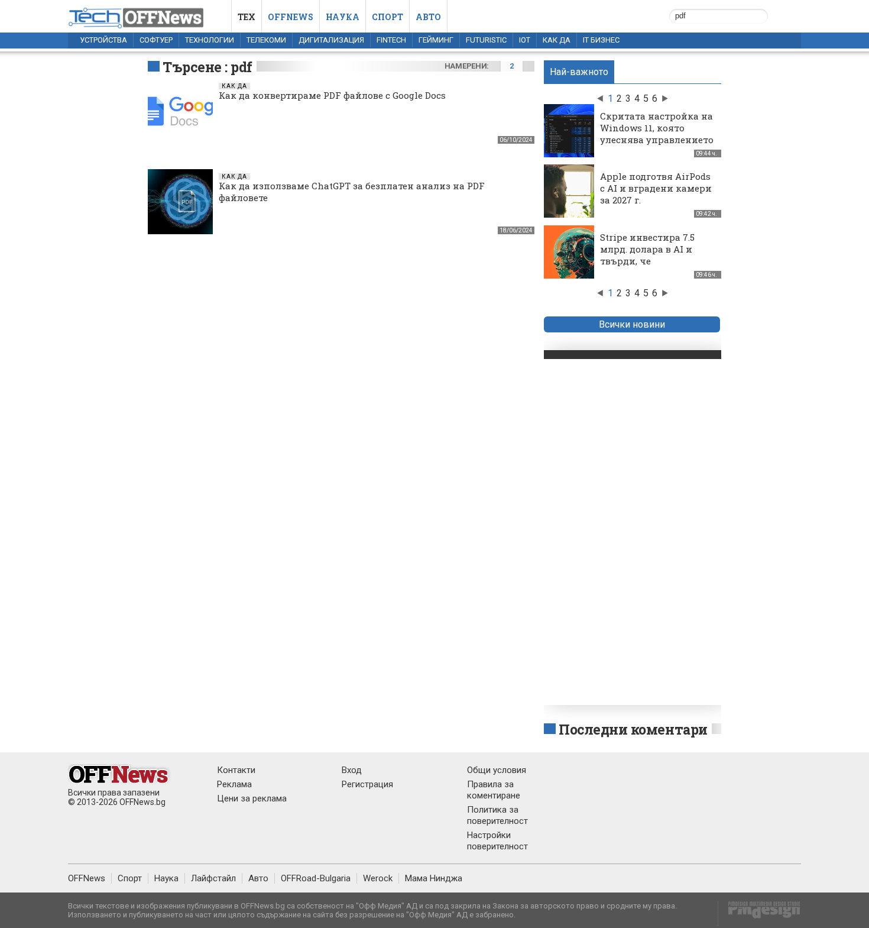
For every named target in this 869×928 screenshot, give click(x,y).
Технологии (209, 39)
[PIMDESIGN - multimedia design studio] (759, 913)
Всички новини (632, 324)
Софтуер (156, 39)
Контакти (236, 770)
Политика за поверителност (497, 815)
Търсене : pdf (207, 67)
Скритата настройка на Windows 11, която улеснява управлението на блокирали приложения (657, 139)
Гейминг (436, 39)
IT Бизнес (601, 39)
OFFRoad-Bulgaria (316, 878)
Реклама (234, 784)
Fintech (391, 39)
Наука (342, 16)
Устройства (103, 39)
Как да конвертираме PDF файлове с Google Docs (332, 95)
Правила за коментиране (493, 790)
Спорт (387, 16)
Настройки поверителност (497, 841)
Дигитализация (331, 39)
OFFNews (86, 878)
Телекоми (266, 39)
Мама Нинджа (433, 878)
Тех (246, 16)
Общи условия (496, 770)
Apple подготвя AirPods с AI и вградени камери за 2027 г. (656, 188)
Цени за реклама (252, 798)
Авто (428, 16)
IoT (524, 39)
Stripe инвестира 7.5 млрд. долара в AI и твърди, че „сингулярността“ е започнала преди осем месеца (654, 266)
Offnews (290, 16)
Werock (378, 878)
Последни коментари (633, 729)
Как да (556, 39)
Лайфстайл (213, 878)
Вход (352, 770)
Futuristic (486, 39)
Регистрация (367, 784)
